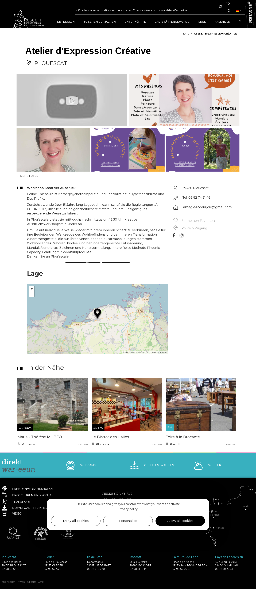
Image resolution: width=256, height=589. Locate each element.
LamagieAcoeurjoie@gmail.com (206, 207)
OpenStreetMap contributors (154, 352)
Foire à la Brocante (183, 437)
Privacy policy (128, 509)
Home (185, 33)
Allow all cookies (180, 521)
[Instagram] (182, 237)
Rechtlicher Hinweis (13, 582)
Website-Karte (35, 582)
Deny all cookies (76, 521)
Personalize (128, 521)
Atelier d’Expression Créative (215, 33)
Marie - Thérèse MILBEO (39, 437)
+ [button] (32, 288)
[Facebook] (174, 237)
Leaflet (126, 352)
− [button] (32, 294)
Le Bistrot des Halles (110, 437)
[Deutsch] (237, 10)
